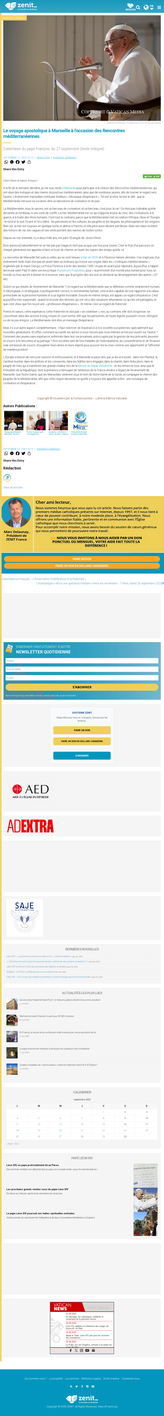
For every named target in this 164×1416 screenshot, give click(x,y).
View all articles (13, 487)
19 (39, 1130)
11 (17, 1124)
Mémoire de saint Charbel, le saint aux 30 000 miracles (47, 1016)
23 (125, 1130)
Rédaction (43, 157)
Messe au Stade (95, 365)
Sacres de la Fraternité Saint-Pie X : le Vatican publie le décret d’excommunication (60, 1000)
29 (103, 1136)
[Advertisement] (82, 615)
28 (82, 1136)
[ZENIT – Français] (46, 6)
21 (82, 1130)
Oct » (16, 1143)
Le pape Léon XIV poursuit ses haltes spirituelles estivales (40, 1213)
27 (60, 1136)
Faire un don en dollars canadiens (82, 565)
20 (60, 1130)
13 (60, 1124)
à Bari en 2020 (89, 257)
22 (103, 1130)
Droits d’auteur (111, 1378)
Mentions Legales (91, 1378)
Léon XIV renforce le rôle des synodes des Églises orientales (36, 966)
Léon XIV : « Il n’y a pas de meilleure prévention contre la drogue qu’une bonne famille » (48, 977)
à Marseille (69, 188)
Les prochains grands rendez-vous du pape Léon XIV (37, 1189)
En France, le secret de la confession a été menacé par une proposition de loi (58, 1032)
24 (146, 1130)
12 (39, 1124)
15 (103, 1124)
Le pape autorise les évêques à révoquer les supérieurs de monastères (55, 1048)
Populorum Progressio (71, 270)
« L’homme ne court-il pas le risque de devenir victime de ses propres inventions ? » (47, 961)
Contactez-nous (131, 1378)
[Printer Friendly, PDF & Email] (152, 176)
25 (17, 1136)
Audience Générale (13, 18)
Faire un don (82, 559)
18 (17, 1130)
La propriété (56, 1378)
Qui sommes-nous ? (36, 1378)
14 (82, 1124)
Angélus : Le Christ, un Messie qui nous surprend (30, 971)
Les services (72, 1378)
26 (39, 1136)
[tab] (66, 1306)
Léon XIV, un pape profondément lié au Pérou (32, 1165)
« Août (9, 1143)
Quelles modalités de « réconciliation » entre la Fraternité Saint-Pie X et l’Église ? (58, 1065)
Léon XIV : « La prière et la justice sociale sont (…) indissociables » (38, 956)
